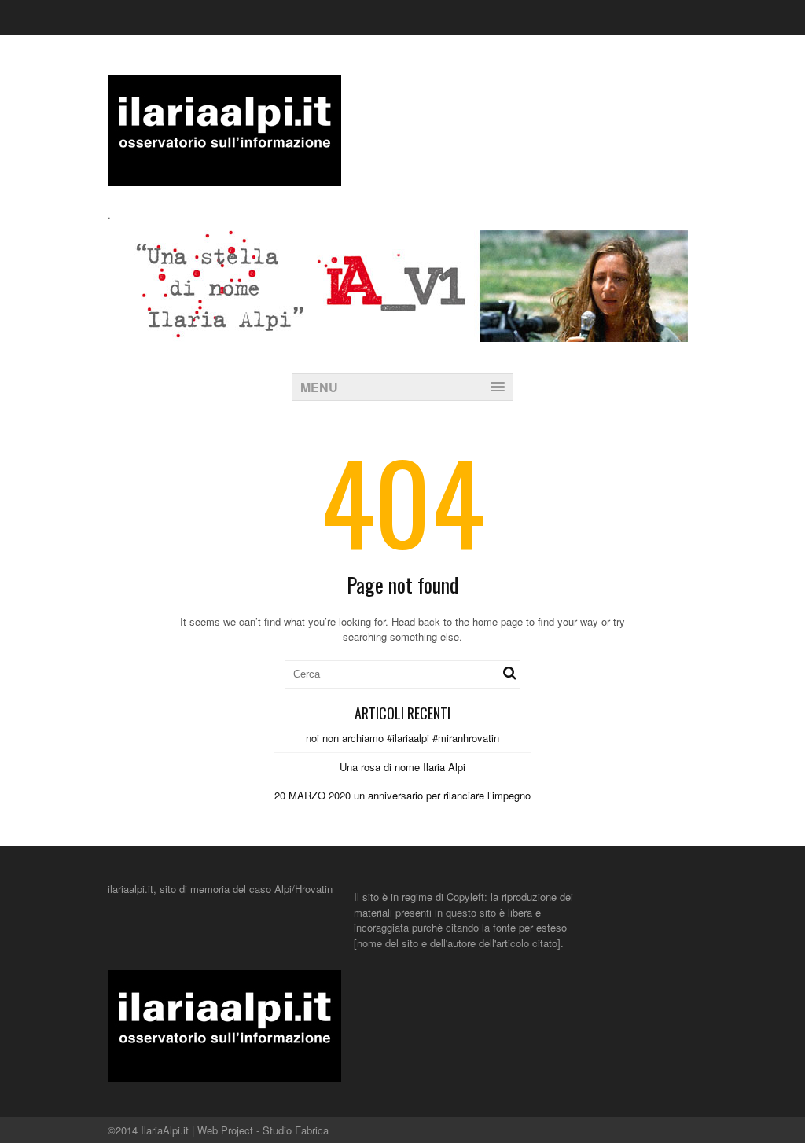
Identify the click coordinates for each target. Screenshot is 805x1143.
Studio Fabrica (296, 1130)
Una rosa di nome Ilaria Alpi (402, 766)
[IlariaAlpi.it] (224, 176)
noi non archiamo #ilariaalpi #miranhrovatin (402, 737)
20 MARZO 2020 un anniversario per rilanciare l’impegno (402, 795)
